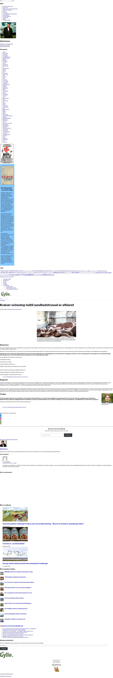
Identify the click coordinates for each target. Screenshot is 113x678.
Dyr (3, 67)
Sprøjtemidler (107, 272)
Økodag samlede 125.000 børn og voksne (13, 636)
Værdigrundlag (6, 20)
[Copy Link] (56, 423)
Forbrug (5, 79)
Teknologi (5, 129)
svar (10, 385)
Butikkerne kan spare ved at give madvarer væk (15, 632)
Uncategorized (6, 134)
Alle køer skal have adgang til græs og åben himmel (15, 637)
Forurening (5, 82)
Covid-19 (25, 271)
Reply (15, 463)
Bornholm (2, 439)
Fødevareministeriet (70, 271)
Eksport (53, 271)
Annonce (5, 54)
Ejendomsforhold (47, 271)
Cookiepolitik (9, 286)
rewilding (5, 120)
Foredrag (5, 12)
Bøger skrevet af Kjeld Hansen (10, 9)
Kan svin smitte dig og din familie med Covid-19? (14, 407)
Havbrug (91, 271)
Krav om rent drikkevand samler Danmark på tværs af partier (18, 635)
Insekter (5, 95)
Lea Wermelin (50, 272)
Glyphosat (5, 88)
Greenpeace (85, 271)
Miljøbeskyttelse (59, 273)
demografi (5, 64)
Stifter (4, 19)
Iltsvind (4, 93)
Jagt (4, 97)
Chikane (5, 62)
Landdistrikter (44, 272)
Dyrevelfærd (6, 68)
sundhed (7, 439)
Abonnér (4, 648)
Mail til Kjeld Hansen (5, 46)
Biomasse (5, 61)
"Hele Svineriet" (4, 271)
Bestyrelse (5, 7)
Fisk (4, 78)
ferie (4, 76)
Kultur (4, 104)
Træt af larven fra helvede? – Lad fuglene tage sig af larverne (18, 631)
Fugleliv (4, 85)
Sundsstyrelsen (3, 275)
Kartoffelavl (6, 98)
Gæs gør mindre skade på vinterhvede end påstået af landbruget (25, 563)
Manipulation (6, 109)
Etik (4, 72)
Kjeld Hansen (6, 15)
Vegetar (5, 138)
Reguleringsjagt (7, 118)
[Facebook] (56, 414)
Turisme (5, 133)
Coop (4, 63)
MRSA (4, 112)
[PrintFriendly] (56, 422)
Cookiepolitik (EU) (7, 10)
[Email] (56, 419)
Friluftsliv (5, 83)
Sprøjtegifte (6, 125)
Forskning (5, 81)
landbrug (105, 271)
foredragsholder (9, 44)
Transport (5, 130)
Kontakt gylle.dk (7, 16)
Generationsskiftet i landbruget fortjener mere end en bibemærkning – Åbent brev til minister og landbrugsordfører (43, 524)
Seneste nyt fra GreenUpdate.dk (12, 626)
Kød (4, 102)
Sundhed (5, 127)
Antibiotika (5, 56)
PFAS (86, 272)
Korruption (5, 100)
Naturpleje (5, 114)
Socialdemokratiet (7, 123)
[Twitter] (56, 417)
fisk (58, 271)
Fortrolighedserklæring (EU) (10, 14)
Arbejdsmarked (6, 57)
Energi (4, 71)
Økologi (5, 117)
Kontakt (5, 284)
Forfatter (2, 45)
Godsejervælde (80, 271)
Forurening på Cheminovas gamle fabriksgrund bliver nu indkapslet (19, 628)
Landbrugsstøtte (37, 272)
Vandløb (40, 275)
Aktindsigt (5, 53)
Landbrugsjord (30, 272)
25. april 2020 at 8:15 (8, 463)
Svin (8, 275)
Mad (4, 108)
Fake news (5, 74)
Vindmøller (5, 139)
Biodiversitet (6, 58)
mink (71, 272)
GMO (4, 89)
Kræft (4, 103)
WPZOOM (8, 676)
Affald (4, 52)
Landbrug (5, 105)
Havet (4, 92)
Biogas (4, 59)
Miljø (4, 110)
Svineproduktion (7, 128)
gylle (88, 271)
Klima (4, 99)
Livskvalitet (6, 107)
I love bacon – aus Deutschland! (13, 543)
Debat (4, 11)
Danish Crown (29, 271)
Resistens (5, 119)
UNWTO (5, 135)
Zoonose (5, 142)
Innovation (5, 94)
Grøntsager (5, 90)
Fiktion (4, 77)
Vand (4, 137)
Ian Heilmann (95, 271)
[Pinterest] (56, 418)
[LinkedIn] (56, 415)
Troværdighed (6, 132)
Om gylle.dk (5, 17)
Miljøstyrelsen (67, 272)
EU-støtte (5, 73)
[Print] (56, 421)
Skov (4, 122)
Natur (4, 113)
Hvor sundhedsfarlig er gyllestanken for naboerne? (15, 377)
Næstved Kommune (7, 115)
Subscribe (68, 435)
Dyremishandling (37, 271)
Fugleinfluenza (6, 84)
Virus (4, 140)
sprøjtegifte (99, 272)
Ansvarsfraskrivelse (8, 6)
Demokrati (5, 66)
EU (55, 271)
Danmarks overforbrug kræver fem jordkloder (14, 630)
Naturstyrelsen (82, 272)
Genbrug (5, 87)
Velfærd (46, 275)
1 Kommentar (18, 309)
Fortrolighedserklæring (12, 289)
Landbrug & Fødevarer (8, 272)
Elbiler (4, 69)
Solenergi (5, 124)
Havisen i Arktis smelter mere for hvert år (13, 633)
